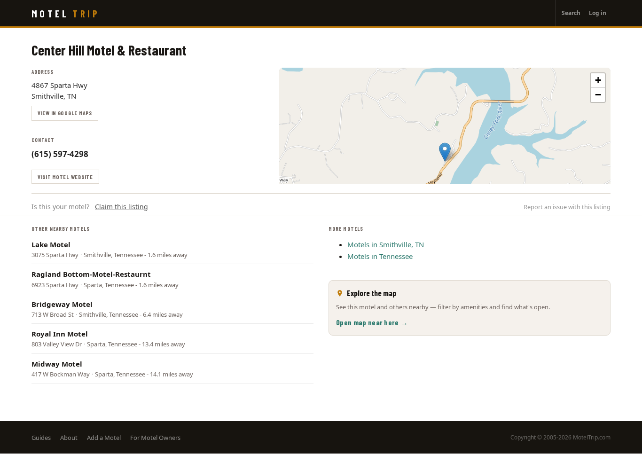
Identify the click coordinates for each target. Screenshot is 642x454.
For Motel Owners (155, 437)
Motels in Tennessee (380, 256)
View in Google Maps (65, 113)
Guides (41, 437)
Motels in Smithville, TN (385, 244)
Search (571, 13)
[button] (445, 152)
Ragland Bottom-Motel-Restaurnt (91, 274)
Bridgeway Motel (62, 304)
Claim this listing (121, 206)
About (69, 437)
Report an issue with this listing (567, 207)
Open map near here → (372, 322)
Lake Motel (50, 244)
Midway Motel (56, 363)
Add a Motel (104, 437)
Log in (597, 13)
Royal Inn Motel (59, 333)
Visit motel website (65, 176)
